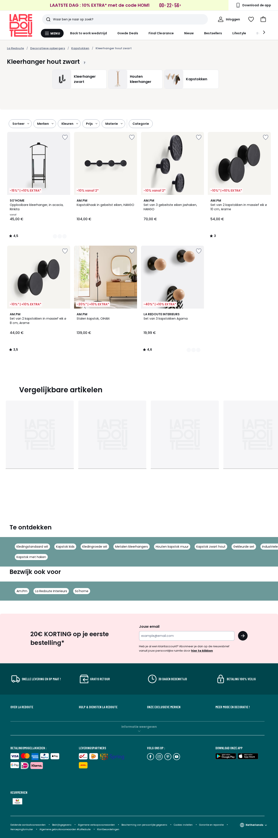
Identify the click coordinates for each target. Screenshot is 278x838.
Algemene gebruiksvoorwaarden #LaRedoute (65, 829)
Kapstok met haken (31, 557)
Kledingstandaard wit (32, 546)
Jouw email (149, 626)
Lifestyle (239, 33)
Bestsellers (213, 33)
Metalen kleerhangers (131, 546)
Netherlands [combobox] (254, 825)
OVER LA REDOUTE (21, 707)
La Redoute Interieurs (51, 591)
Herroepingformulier (22, 829)
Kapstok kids (65, 546)
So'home (81, 591)
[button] (263, 19)
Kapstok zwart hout (210, 546)
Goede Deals (127, 33)
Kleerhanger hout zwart (114, 48)
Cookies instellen (183, 824)
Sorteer (18, 124)
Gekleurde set (243, 546)
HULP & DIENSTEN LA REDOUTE (98, 707)
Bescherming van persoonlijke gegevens (144, 824)
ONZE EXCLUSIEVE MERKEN (163, 707)
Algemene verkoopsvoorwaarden (97, 824)
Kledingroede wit (94, 546)
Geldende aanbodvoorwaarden (28, 824)
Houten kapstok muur (172, 546)
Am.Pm (22, 591)
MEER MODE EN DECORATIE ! (232, 707)
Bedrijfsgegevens (61, 824)
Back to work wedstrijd (88, 33)
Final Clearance (161, 33)
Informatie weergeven (139, 727)
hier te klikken (202, 651)
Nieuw (189, 33)
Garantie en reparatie (211, 824)
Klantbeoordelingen (108, 829)
